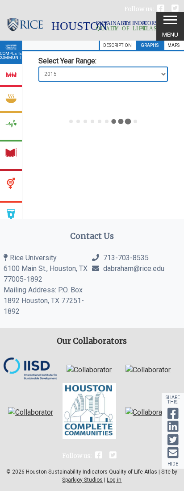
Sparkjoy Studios (82, 480)
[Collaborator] (30, 377)
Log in (114, 480)
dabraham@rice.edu (133, 268)
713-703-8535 (125, 258)
